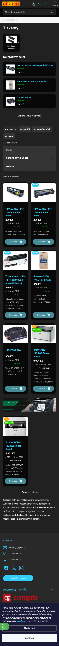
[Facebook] (5, 567)
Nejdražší (25, 129)
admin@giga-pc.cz (18, 547)
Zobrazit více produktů (29, 116)
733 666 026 (15, 553)
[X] (13, 567)
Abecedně (9, 136)
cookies (21, 621)
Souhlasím (29, 638)
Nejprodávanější (42, 129)
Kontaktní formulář (18, 578)
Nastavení (29, 628)
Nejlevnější (10, 129)
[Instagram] (20, 567)
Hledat (52, 12)
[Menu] (55, 4)
